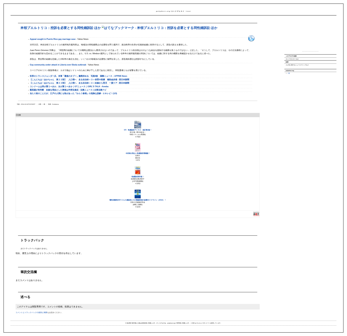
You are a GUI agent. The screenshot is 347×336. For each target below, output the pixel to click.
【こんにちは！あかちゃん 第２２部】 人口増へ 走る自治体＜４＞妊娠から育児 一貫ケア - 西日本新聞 (79, 83)
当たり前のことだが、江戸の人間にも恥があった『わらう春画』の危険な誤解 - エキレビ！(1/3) (73, 93)
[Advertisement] (310, 35)
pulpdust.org (163, 11)
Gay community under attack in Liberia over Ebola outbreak (58, 65)
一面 (288, 73)
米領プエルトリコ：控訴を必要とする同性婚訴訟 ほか (60, 28)
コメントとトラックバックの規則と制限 (31, 312)
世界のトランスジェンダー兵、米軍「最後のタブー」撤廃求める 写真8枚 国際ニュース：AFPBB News (78, 76)
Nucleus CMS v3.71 (203, 323)
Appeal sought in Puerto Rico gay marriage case (52, 39)
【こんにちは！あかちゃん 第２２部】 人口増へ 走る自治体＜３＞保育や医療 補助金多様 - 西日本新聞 (79, 79)
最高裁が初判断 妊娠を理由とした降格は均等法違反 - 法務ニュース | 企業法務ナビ (68, 90)
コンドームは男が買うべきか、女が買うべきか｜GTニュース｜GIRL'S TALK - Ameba (69, 86)
